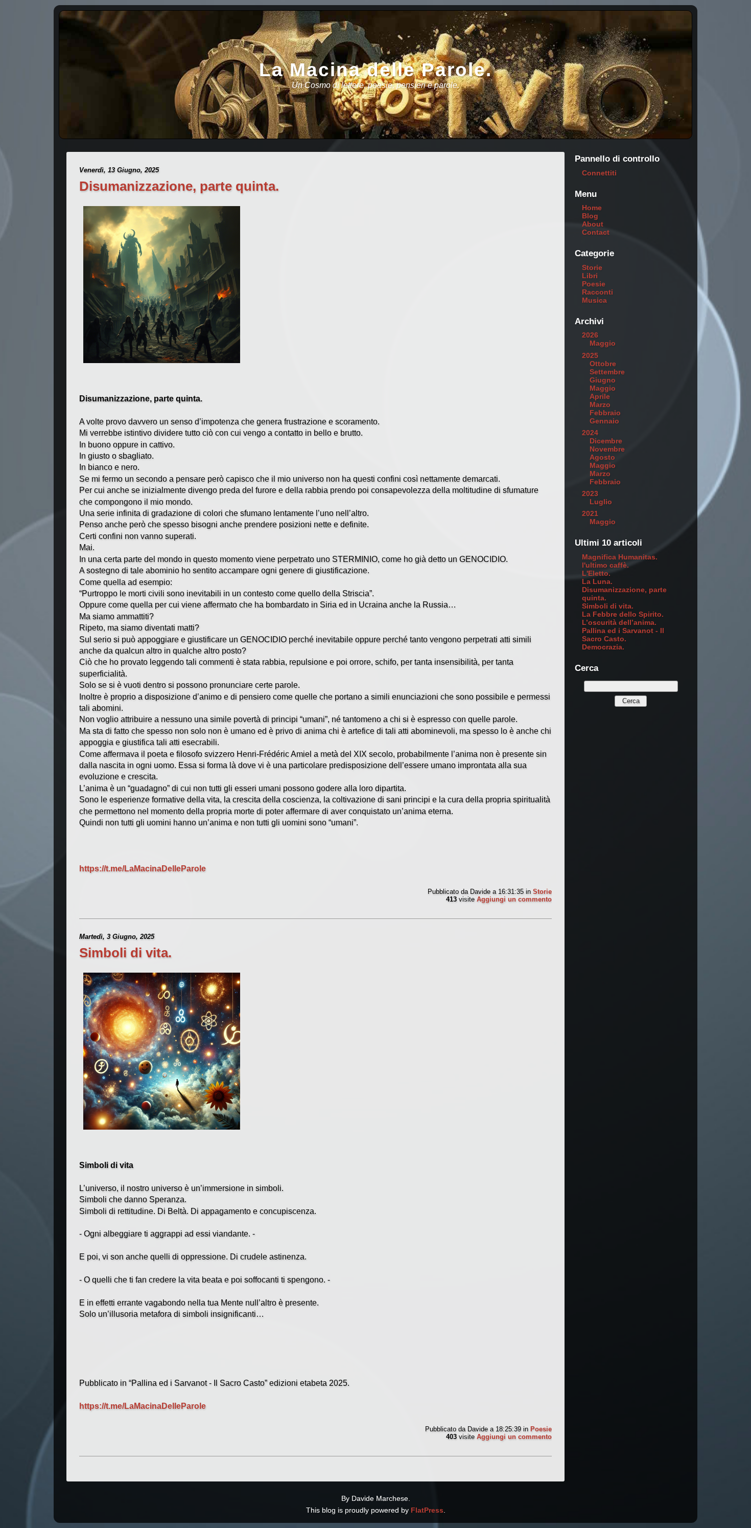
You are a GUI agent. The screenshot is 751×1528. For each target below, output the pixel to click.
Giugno (603, 380)
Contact (595, 232)
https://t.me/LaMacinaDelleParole (142, 868)
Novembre (607, 449)
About (592, 224)
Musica (594, 300)
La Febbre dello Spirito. (623, 614)
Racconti (597, 292)
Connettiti (599, 173)
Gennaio (604, 421)
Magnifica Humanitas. (620, 557)
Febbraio (605, 413)
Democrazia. (603, 647)
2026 (590, 335)
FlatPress (427, 1510)
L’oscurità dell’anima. (619, 622)
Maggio (603, 343)
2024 (590, 433)
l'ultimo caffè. (605, 565)
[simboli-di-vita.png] (161, 1131)
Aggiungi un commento (514, 899)
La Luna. (597, 581)
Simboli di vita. (125, 953)
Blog (590, 216)
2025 (590, 355)
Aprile (600, 396)
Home (592, 208)
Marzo (600, 404)
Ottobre (603, 363)
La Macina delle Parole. (375, 69)
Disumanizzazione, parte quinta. (179, 186)
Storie (542, 891)
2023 (590, 493)
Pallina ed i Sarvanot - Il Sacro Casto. (623, 634)
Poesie (541, 1429)
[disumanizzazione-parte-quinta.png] (161, 364)
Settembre (607, 372)
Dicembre (606, 441)
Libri (590, 276)
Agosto (602, 457)
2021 (590, 513)
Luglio (601, 502)
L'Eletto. (596, 573)
